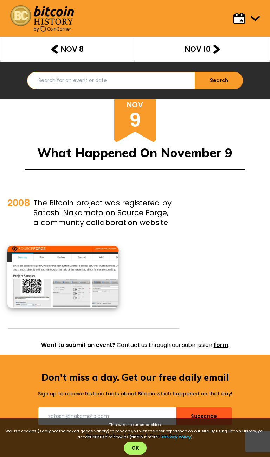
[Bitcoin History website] (42, 15)
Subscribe (204, 416)
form (221, 345)
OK (135, 447)
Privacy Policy (176, 437)
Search (219, 80)
